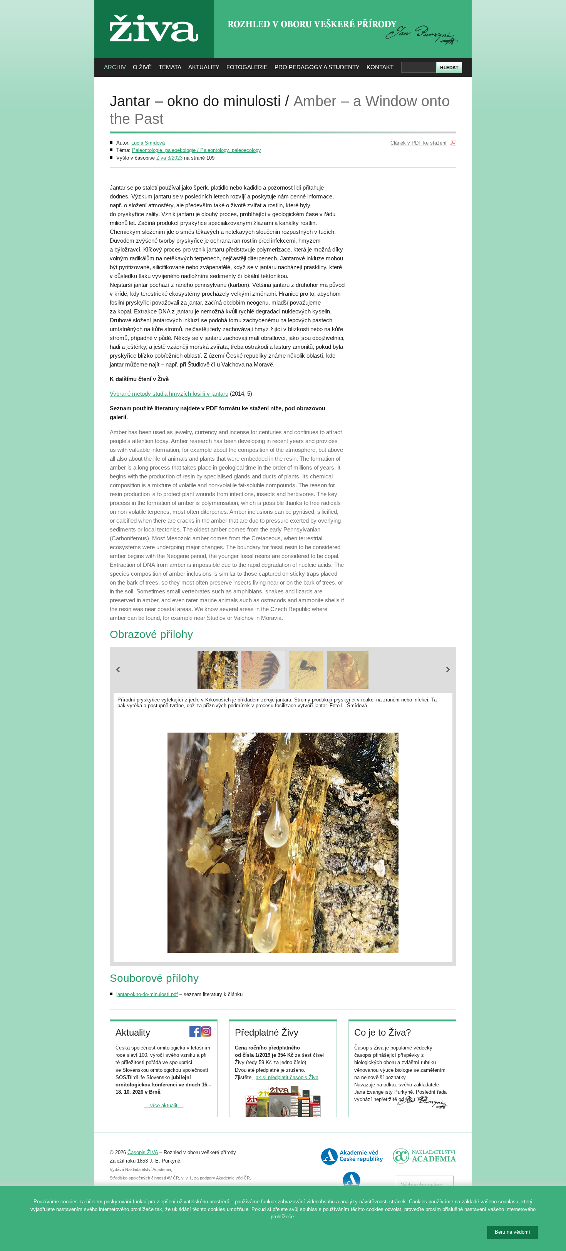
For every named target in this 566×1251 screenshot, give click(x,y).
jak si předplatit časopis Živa (286, 1077)
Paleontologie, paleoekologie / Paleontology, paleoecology (196, 150)
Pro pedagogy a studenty (317, 67)
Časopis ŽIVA (142, 1152)
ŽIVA (154, 12)
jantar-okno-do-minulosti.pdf (147, 994)
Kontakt (380, 67)
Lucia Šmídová (148, 143)
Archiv (115, 67)
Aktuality (203, 67)
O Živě (142, 67)
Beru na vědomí (512, 1232)
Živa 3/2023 (169, 158)
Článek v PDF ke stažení (418, 143)
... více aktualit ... (164, 1105)
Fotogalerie (247, 67)
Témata (170, 67)
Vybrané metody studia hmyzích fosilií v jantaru (169, 393)
